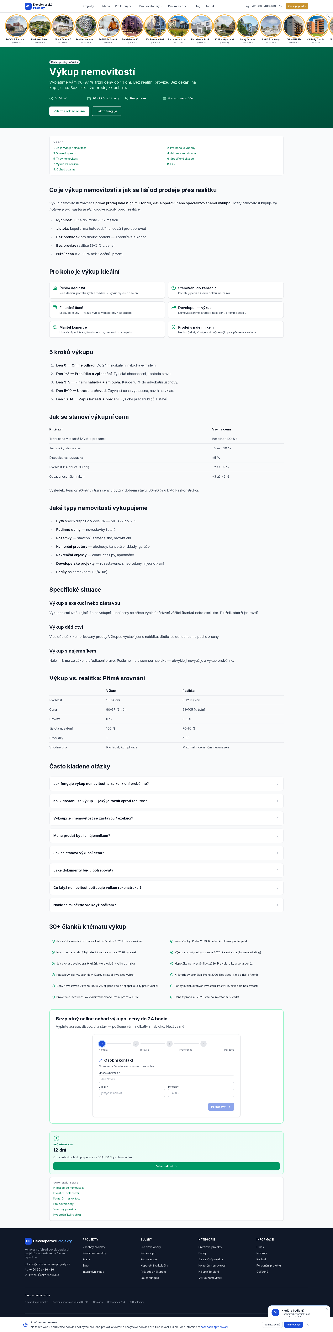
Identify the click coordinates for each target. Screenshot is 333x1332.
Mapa (106, 6)
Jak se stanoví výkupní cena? (78, 853)
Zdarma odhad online (69, 111)
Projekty (88, 6)
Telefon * (173, 1086)
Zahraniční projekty (210, 1259)
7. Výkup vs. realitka (66, 164)
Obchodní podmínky (36, 1302)
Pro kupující (123, 6)
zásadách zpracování (214, 1327)
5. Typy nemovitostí (65, 158)
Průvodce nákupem (153, 1271)
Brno (86, 1265)
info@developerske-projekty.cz (49, 1264)
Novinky (261, 1253)
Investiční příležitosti (66, 1193)
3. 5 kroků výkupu (64, 153)
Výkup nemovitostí (210, 1277)
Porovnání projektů (268, 1265)
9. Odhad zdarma (64, 169)
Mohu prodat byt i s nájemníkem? (81, 836)
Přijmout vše (294, 1324)
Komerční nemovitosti (66, 1198)
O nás (260, 1247)
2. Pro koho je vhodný (181, 147)
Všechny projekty (64, 1209)
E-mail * (103, 1086)
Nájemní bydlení (208, 1271)
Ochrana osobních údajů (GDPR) (70, 1302)
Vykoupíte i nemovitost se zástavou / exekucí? (93, 818)
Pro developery (149, 6)
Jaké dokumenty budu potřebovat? (83, 870)
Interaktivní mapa (93, 1271)
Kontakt (210, 6)
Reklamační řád (116, 1302)
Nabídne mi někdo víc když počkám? (84, 905)
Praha (86, 1259)
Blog (197, 6)
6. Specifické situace (180, 158)
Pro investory (177, 6)
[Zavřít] (307, 1325)
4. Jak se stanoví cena (181, 153)
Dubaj (202, 1253)
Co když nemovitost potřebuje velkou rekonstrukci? (97, 888)
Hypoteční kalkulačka (67, 1214)
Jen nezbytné (272, 1324)
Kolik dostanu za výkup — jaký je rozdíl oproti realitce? (100, 801)
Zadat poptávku (297, 6)
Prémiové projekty (94, 1253)
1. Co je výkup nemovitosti (69, 147)
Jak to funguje (107, 111)
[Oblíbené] (280, 6)
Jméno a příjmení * (109, 1072)
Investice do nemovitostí (68, 1187)
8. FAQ (171, 164)
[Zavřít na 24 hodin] (326, 1308)
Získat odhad (164, 1166)
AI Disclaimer (137, 1302)
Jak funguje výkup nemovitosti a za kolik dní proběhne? (101, 784)
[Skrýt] (328, 16)
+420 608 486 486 (41, 1269)
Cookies (98, 1302)
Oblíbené (262, 1271)
